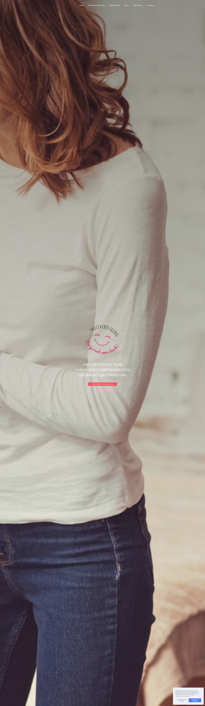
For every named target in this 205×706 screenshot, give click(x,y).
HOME (81, 5)
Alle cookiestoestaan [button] (195, 700)
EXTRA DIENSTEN (114, 5)
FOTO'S (126, 5)
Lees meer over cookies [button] (182, 696)
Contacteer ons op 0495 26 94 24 (102, 384)
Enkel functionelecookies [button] (182, 700)
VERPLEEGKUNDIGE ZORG (96, 5)
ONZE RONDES (137, 5)
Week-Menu (150, 5)
